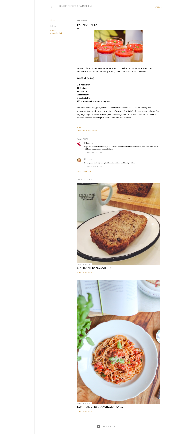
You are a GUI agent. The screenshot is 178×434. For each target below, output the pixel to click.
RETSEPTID (73, 6)
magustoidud (56, 33)
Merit (86, 159)
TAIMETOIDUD (85, 6)
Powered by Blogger (108, 426)
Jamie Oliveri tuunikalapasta (100, 407)
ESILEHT (63, 6)
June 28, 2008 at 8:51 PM (93, 166)
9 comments (87, 272)
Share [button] (52, 20)
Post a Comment (84, 172)
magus (53, 30)
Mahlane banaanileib (94, 268)
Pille (86, 143)
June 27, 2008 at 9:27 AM (93, 152)
